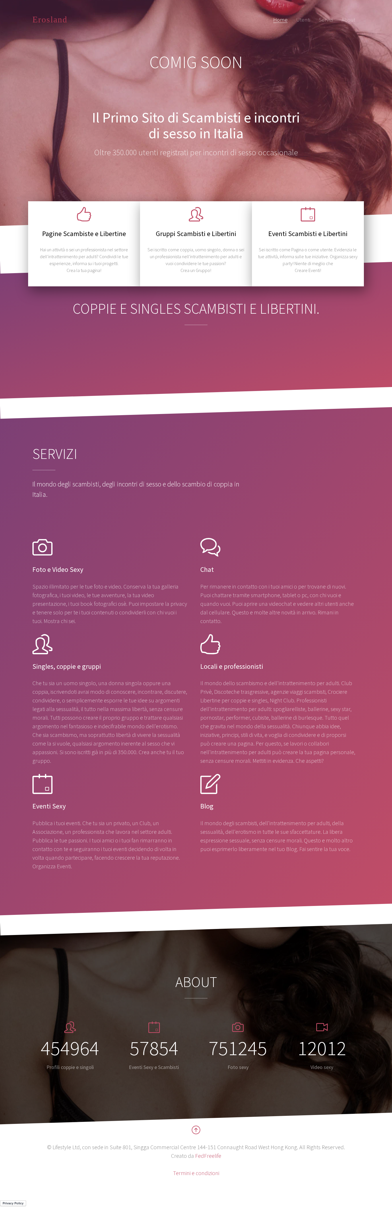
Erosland (49, 19)
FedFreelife (208, 1155)
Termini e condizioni (196, 1173)
